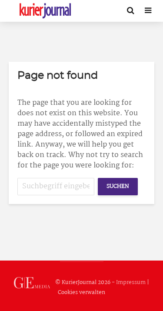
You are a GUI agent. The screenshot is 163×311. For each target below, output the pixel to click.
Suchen (117, 186)
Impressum (131, 282)
